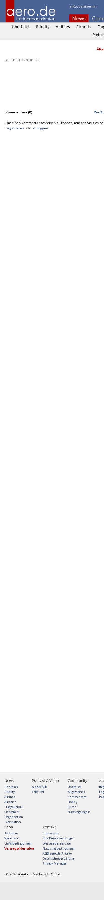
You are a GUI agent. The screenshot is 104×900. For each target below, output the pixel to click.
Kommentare (77, 797)
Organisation (13, 817)
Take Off (38, 792)
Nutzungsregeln (79, 812)
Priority (42, 26)
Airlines (63, 26)
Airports (83, 26)
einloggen (40, 128)
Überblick (21, 26)
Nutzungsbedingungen (59, 848)
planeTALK (39, 787)
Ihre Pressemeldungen (59, 838)
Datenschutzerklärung (58, 858)
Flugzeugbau (13, 807)
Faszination (12, 822)
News (79, 18)
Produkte (11, 833)
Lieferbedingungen (18, 843)
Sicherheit (11, 812)
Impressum (51, 833)
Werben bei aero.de (57, 843)
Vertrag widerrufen (19, 848)
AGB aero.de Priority (57, 853)
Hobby (72, 802)
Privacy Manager (54, 863)
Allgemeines (76, 792)
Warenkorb (12, 838)
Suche (72, 807)
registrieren (15, 128)
